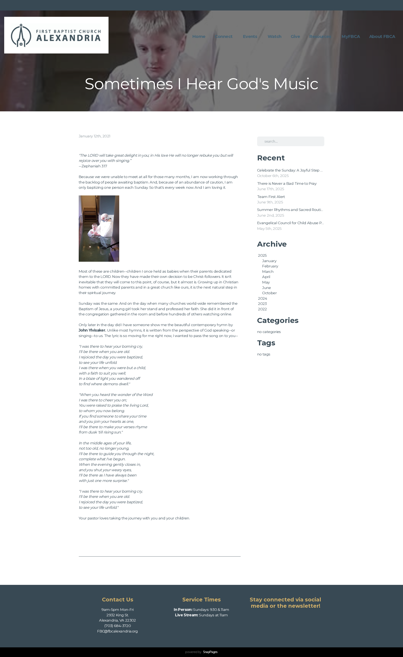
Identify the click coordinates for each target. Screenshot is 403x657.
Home (198, 36)
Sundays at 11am (201, 615)
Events (250, 36)
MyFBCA (351, 36)
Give (295, 36)
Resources (320, 36)
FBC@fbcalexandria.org (117, 631)
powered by (201, 652)
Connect (224, 36)
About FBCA (382, 36)
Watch (274, 36)
